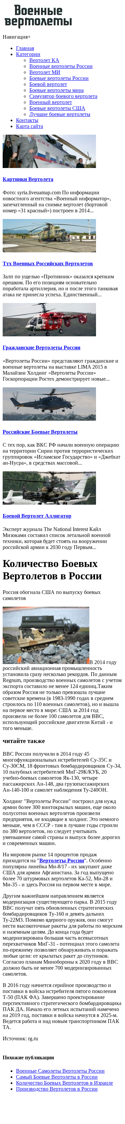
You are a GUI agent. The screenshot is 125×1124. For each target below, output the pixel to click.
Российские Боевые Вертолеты (40, 432)
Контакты (27, 120)
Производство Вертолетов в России (57, 1089)
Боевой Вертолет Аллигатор (37, 516)
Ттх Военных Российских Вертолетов (48, 263)
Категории (28, 54)
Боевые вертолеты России (59, 78)
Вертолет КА (44, 60)
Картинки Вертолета (28, 179)
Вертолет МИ (44, 72)
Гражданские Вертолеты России (41, 347)
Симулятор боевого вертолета (63, 96)
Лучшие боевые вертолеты (59, 114)
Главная (25, 48)
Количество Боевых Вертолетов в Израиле (64, 1083)
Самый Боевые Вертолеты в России (57, 1077)
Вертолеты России (61, 860)
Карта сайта (29, 126)
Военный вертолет (50, 102)
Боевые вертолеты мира (56, 90)
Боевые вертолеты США (57, 108)
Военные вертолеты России (61, 66)
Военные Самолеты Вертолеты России (60, 1071)
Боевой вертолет (48, 84)
